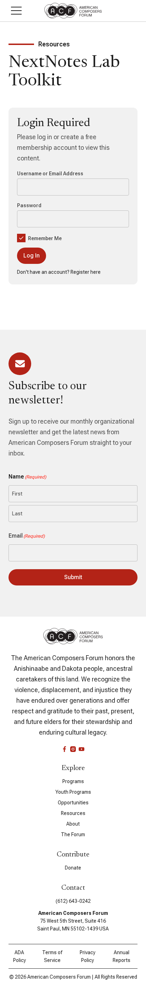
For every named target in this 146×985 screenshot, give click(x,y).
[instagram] (73, 749)
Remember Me (44, 238)
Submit (73, 577)
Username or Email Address (50, 173)
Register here (86, 272)
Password (29, 205)
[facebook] (64, 749)
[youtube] (81, 749)
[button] (16, 10)
